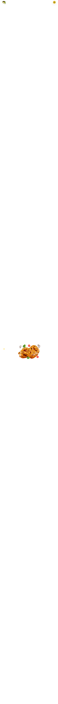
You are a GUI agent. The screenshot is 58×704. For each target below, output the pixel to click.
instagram (54, 351)
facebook (54, 356)
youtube (54, 346)
